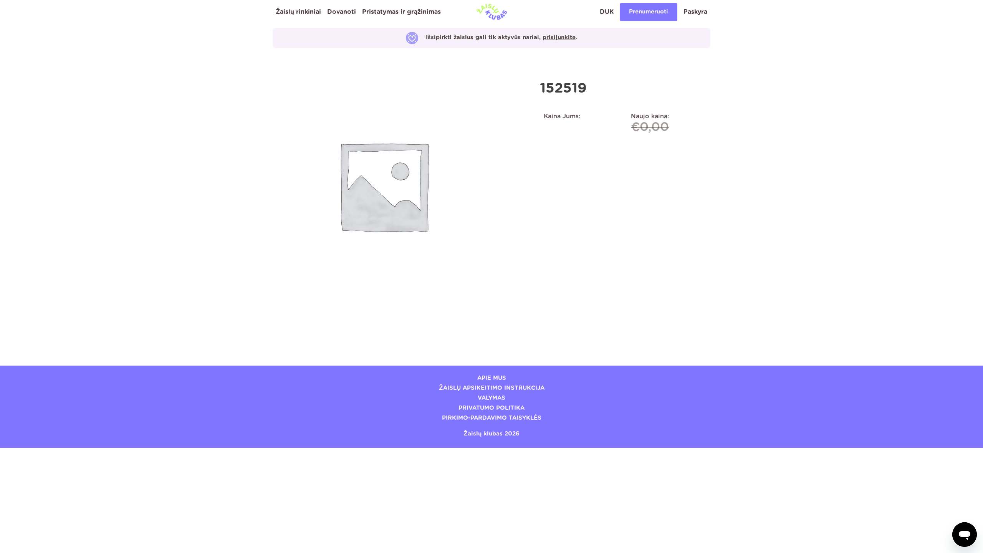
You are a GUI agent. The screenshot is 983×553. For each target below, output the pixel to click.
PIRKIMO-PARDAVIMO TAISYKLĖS (491, 418)
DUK (607, 12)
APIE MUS (491, 378)
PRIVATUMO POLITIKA (491, 408)
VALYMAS (491, 398)
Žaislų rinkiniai (298, 12)
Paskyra (695, 12)
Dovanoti (341, 12)
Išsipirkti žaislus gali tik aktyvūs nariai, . (501, 37)
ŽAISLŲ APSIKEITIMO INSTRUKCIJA (491, 388)
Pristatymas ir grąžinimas (401, 12)
